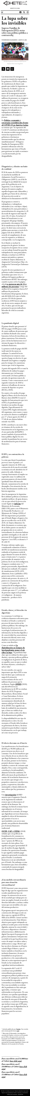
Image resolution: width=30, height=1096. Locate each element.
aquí (18, 1031)
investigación (10, 794)
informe (17, 503)
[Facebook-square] (20, 12)
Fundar (18, 1029)
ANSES (18, 684)
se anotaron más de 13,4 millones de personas (14, 285)
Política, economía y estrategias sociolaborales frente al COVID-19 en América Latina (15, 122)
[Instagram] (27, 12)
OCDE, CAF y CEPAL (11, 831)
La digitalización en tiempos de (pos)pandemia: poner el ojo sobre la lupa (13, 649)
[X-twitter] (24, 12)
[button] (2, 12)
